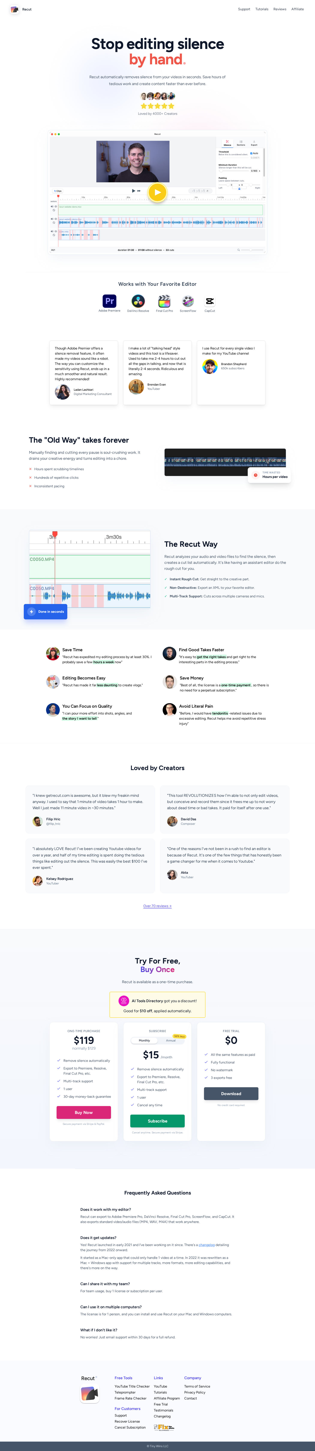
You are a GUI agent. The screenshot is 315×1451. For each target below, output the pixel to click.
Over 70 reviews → (157, 906)
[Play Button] (157, 192)
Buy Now (84, 1112)
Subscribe (157, 1121)
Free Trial (161, 1404)
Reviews (279, 9)
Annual (175, 1040)
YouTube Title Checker (132, 1386)
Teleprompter (125, 1392)
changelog (207, 1245)
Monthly (144, 1040)
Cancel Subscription (130, 1427)
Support (244, 9)
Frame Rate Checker (130, 1398)
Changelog (162, 1416)
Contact (190, 1398)
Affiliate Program (167, 1398)
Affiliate (297, 9)
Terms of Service (197, 1386)
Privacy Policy (194, 1392)
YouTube (160, 1386)
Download (231, 1093)
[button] (157, 192)
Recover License (127, 1421)
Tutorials (261, 9)
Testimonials (163, 1410)
